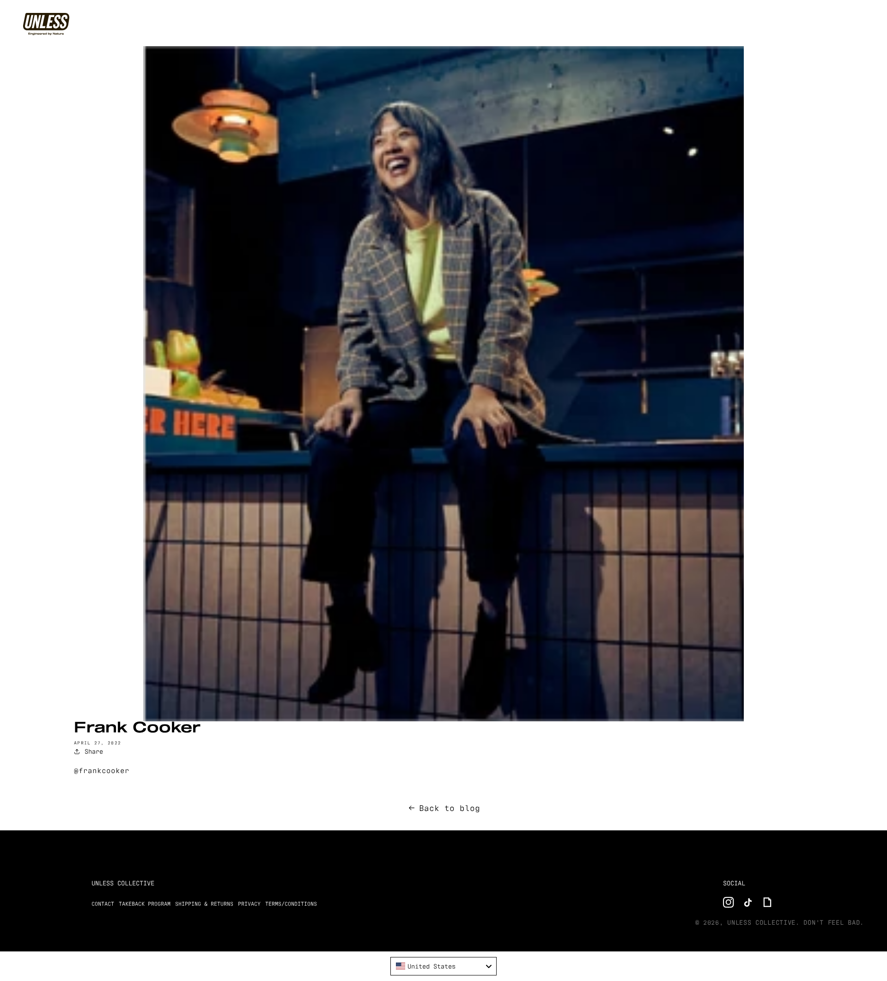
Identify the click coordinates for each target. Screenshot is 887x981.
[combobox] (443, 966)
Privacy (249, 903)
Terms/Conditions (291, 903)
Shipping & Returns (204, 903)
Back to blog (449, 808)
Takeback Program (144, 903)
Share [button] (94, 751)
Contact (102, 903)
